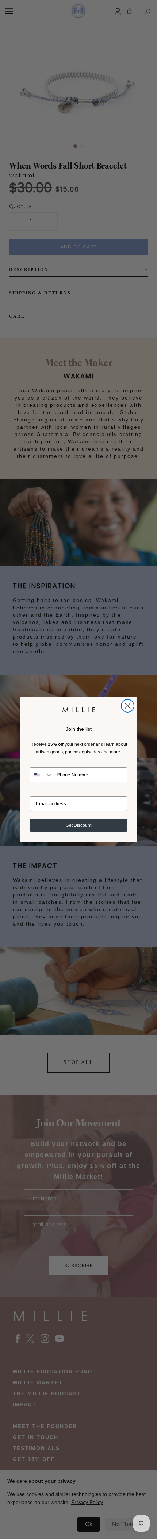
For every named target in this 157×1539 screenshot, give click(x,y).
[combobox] (41, 775)
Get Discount (78, 825)
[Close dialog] (127, 705)
